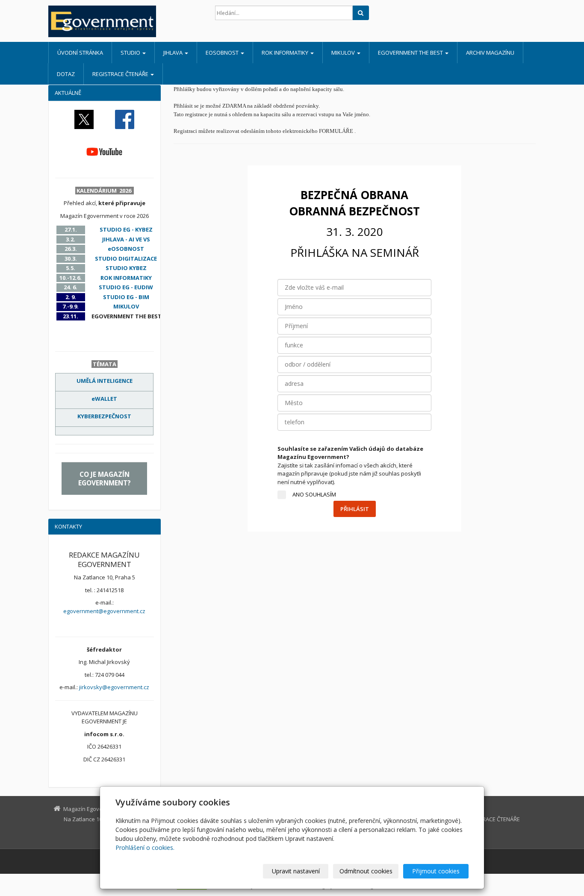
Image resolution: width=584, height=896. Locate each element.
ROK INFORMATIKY (286, 52)
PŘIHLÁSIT (354, 509)
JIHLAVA (173, 52)
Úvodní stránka (80, 52)
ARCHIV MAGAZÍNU (490, 52)
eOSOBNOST (223, 52)
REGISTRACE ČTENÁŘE (121, 74)
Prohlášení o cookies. (144, 847)
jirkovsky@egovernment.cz (114, 687)
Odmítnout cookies (365, 871)
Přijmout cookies (436, 871)
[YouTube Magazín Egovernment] (104, 151)
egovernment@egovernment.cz (104, 611)
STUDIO (131, 52)
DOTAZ (66, 74)
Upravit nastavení (296, 871)
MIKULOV (343, 52)
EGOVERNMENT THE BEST (411, 52)
